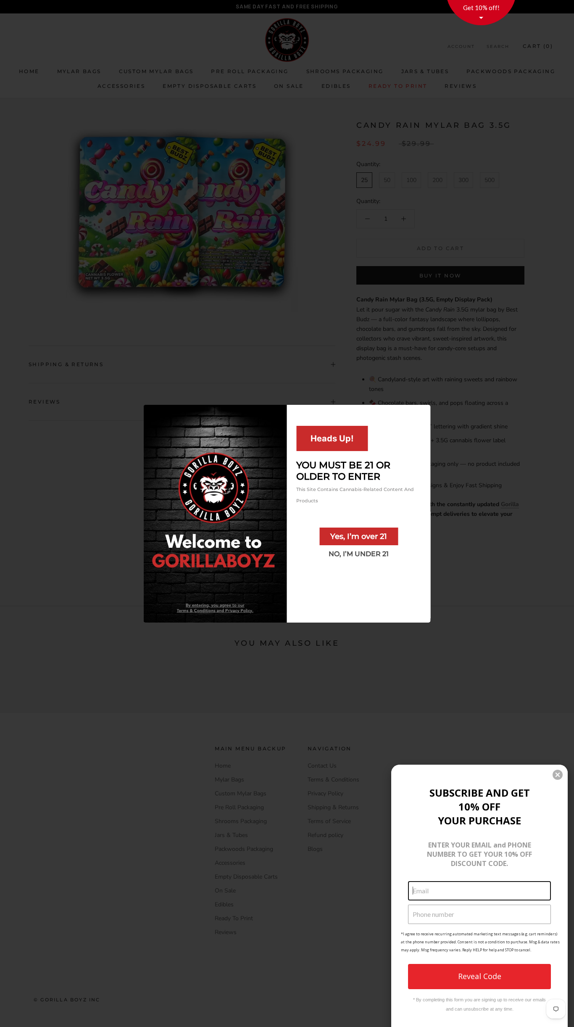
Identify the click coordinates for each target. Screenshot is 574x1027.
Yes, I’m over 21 (358, 536)
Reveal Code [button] (479, 976)
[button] (558, 775)
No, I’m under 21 (359, 553)
